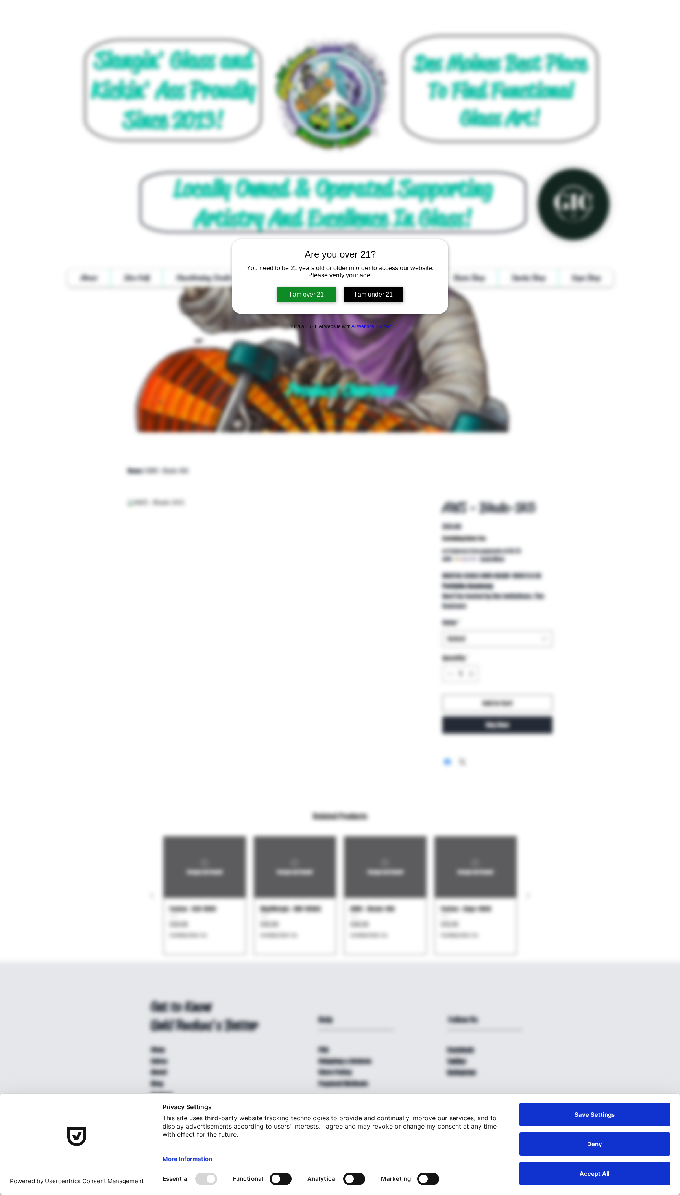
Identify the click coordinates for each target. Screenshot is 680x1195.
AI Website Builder (371, 326)
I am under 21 (374, 294)
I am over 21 (307, 294)
